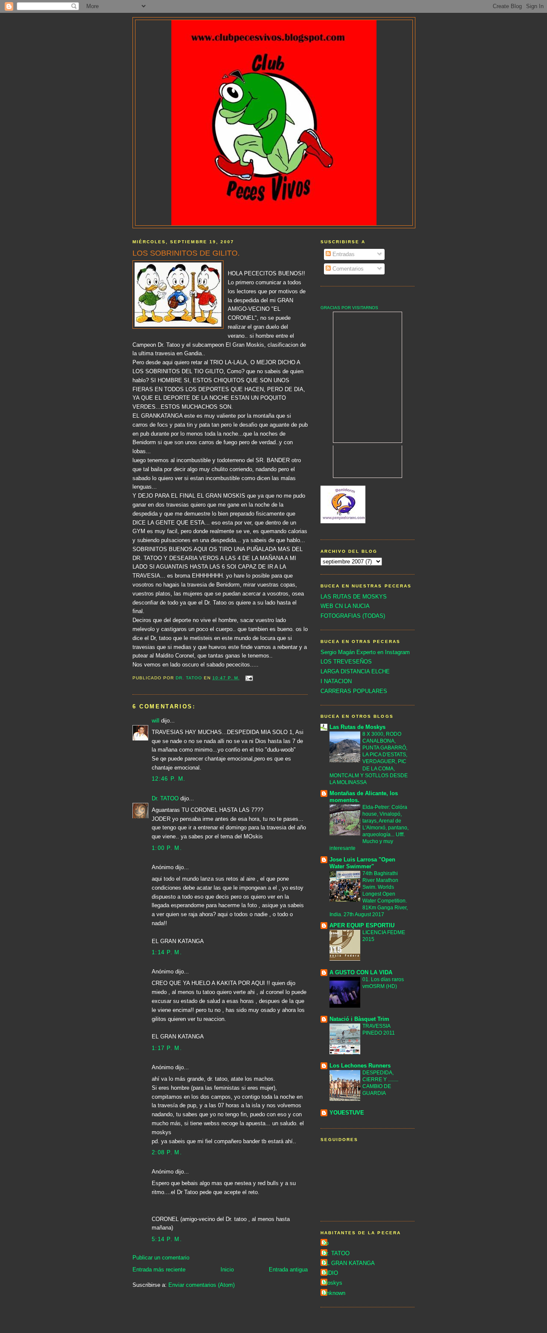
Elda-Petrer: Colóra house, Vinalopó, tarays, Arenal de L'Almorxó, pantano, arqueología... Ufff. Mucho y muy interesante (369, 827)
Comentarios (347, 268)
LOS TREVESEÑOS (346, 661)
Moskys (332, 1283)
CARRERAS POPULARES (354, 691)
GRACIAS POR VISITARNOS (349, 307)
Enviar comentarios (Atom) (201, 1285)
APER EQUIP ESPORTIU (361, 925)
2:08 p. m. (167, 1152)
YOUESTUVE (346, 1112)
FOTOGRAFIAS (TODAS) (353, 616)
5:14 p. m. (167, 1239)
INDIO (330, 1273)
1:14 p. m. (167, 952)
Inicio (227, 1269)
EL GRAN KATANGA (349, 1263)
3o (326, 1243)
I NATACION (336, 681)
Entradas (343, 254)
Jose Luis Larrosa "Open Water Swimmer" (362, 863)
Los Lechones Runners (360, 1065)
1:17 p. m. (167, 1048)
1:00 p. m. (167, 848)
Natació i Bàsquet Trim (359, 1019)
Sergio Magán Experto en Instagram (365, 652)
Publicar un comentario (160, 1257)
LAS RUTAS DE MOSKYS (354, 596)
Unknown (334, 1293)
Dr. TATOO (165, 798)
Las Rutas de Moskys (357, 727)
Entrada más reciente (158, 1269)
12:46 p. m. (168, 779)
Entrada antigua (288, 1269)
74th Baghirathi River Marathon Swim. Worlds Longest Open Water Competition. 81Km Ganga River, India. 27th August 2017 (368, 893)
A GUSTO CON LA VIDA (360, 972)
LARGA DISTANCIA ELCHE (355, 671)
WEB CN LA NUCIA (345, 606)
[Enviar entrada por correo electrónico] (248, 677)
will (155, 720)
